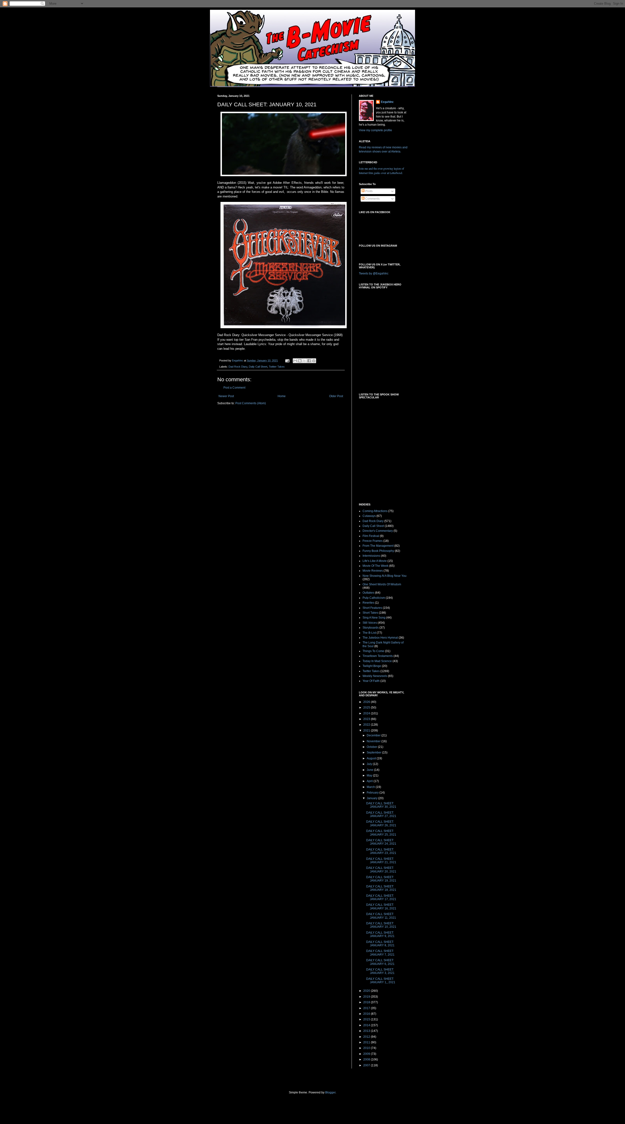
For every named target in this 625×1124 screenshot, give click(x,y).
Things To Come (373, 651)
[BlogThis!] (299, 360)
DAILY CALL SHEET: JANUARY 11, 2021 (381, 915)
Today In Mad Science (377, 661)
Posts (369, 191)
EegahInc (387, 102)
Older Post (336, 396)
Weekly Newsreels (375, 676)
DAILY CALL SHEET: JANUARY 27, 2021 (381, 814)
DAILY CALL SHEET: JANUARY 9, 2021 (380, 934)
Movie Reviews (373, 570)
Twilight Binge (372, 666)
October (372, 747)
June (370, 770)
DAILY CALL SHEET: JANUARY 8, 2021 (380, 943)
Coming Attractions (375, 511)
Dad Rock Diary (238, 366)
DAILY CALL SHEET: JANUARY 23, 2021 (381, 851)
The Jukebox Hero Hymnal (380, 637)
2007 (367, 1065)
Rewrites (368, 602)
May (370, 775)
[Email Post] (287, 360)
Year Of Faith (371, 681)
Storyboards (371, 627)
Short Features (372, 608)
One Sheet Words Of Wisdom (382, 584)
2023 (367, 719)
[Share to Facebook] (309, 360)
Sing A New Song (374, 617)
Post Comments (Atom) (250, 403)
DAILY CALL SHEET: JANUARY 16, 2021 (381, 906)
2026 (367, 702)
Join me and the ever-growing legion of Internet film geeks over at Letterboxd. (381, 170)
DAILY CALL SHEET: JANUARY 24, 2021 (381, 842)
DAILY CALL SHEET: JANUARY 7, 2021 (380, 952)
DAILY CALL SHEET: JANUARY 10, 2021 (381, 925)
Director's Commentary (378, 531)
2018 (367, 1002)
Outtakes (368, 592)
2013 (367, 1031)
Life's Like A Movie (375, 561)
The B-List (369, 632)
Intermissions (371, 555)
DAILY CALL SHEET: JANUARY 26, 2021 (381, 823)
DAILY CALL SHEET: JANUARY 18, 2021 (381, 888)
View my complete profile (375, 130)
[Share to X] (304, 360)
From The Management (378, 545)
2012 (367, 1036)
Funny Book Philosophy (378, 551)
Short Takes (370, 612)
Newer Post (226, 396)
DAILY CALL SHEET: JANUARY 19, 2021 (381, 878)
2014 (367, 1025)
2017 (367, 1008)
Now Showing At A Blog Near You (384, 576)
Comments (372, 198)
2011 (367, 1042)
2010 (367, 1048)
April (370, 781)
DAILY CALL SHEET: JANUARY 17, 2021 (381, 897)
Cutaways (369, 516)
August (372, 758)
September (374, 752)
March (371, 787)
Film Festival (371, 536)
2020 (367, 991)
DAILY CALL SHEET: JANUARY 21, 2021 (381, 860)
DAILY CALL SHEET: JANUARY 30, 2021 (381, 805)
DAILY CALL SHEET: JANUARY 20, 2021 (381, 869)
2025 (367, 707)
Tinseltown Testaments (378, 656)
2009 (367, 1054)
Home (282, 396)
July (370, 764)
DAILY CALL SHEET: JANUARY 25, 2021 (381, 832)
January (372, 798)
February (373, 792)
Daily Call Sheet (258, 366)
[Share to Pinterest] (313, 360)
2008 (367, 1059)
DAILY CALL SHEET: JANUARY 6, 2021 (380, 962)
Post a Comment (234, 387)
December (374, 735)
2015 (367, 1019)
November (374, 741)
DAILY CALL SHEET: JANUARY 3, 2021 (380, 971)
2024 (367, 713)
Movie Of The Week (375, 565)
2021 (367, 730)
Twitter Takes (277, 366)
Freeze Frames (373, 541)
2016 (367, 1013)
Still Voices (370, 622)
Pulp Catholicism (374, 598)
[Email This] (295, 360)
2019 (367, 996)
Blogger (330, 1092)
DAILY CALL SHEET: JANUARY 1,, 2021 (380, 980)
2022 (367, 724)
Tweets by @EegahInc (373, 273)
